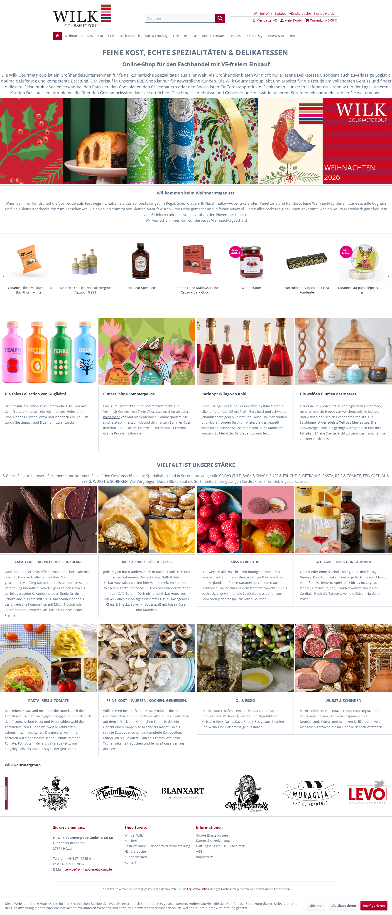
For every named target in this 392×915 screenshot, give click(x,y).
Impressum (204, 857)
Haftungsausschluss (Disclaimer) (220, 846)
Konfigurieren (374, 905)
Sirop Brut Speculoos (85, 288)
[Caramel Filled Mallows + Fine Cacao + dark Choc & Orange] (140, 261)
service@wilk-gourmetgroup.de (88, 869)
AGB (199, 851)
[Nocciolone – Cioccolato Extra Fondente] (251, 261)
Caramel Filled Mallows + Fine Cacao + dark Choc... (140, 290)
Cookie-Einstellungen (212, 835)
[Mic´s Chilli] (277, 793)
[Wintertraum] (196, 261)
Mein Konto (293, 20)
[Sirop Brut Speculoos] (85, 261)
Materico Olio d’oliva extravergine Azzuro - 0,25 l (30, 290)
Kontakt (130, 862)
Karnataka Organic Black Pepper (362, 288)
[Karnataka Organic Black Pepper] (362, 261)
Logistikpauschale (198, 889)
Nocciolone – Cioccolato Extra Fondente (251, 290)
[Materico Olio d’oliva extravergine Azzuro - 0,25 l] (30, 261)
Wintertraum (196, 288)
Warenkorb (323, 20)
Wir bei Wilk (263, 13)
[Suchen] (220, 18)
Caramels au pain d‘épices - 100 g (307, 290)
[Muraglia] (86, 793)
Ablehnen (316, 905)
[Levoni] (150, 793)
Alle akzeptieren (343, 905)
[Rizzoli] (341, 793)
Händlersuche (300, 13)
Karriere (131, 840)
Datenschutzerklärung (213, 840)
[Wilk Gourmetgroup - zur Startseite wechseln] (82, 16)
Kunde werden (325, 13)
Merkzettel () (266, 20)
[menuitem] (185, 18)
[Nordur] (214, 793)
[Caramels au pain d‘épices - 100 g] (306, 261)
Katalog (281, 13)
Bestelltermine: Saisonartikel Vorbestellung (157, 846)
